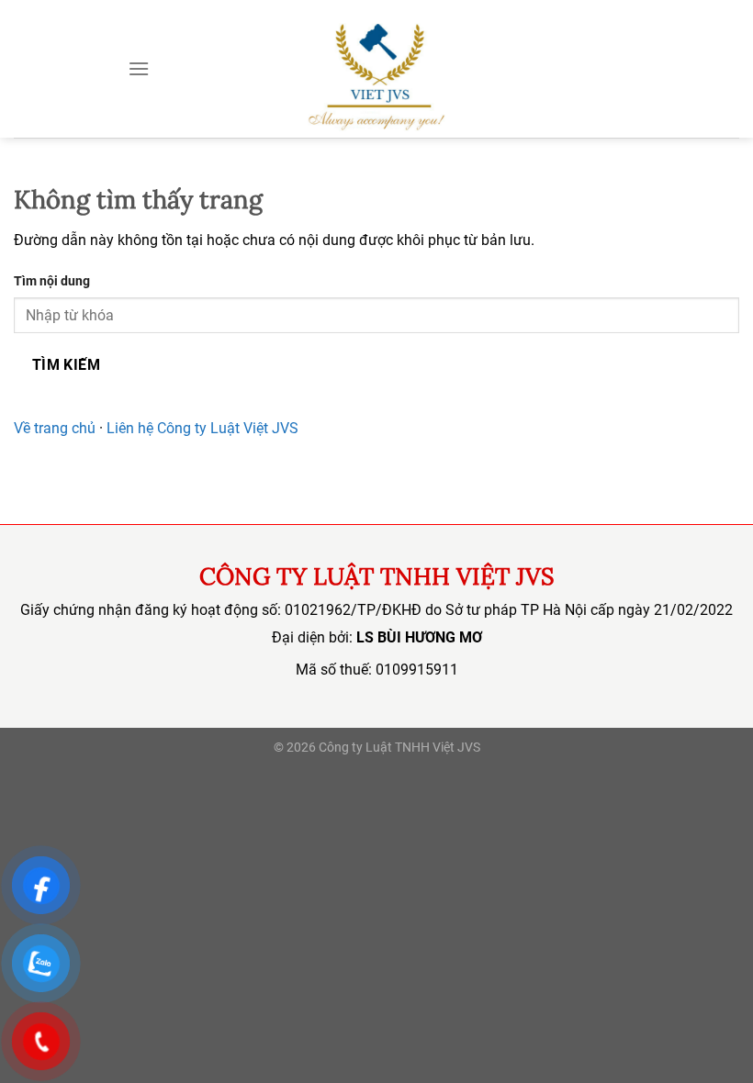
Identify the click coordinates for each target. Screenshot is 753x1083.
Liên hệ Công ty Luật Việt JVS (202, 428)
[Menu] (139, 68)
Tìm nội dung (52, 281)
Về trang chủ (55, 428)
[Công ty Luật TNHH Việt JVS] (376, 69)
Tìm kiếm (66, 365)
